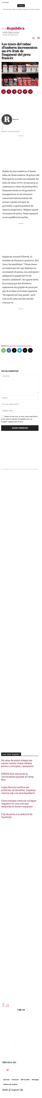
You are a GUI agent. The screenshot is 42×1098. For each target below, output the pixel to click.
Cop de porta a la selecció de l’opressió (16, 815)
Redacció (16, 119)
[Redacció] (6, 119)
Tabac (30, 346)
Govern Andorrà (13, 346)
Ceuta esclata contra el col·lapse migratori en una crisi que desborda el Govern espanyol (18, 803)
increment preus (23, 346)
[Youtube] (24, 1010)
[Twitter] (14, 91)
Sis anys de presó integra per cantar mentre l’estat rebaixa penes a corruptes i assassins (17, 763)
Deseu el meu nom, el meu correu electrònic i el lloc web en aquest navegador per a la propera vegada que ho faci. (19, 419)
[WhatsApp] (3, 91)
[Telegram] (19, 91)
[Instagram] (18, 1010)
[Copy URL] (25, 91)
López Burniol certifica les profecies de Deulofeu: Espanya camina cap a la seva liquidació (18, 790)
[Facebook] (9, 91)
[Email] (30, 91)
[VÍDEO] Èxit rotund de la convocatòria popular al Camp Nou (17, 777)
